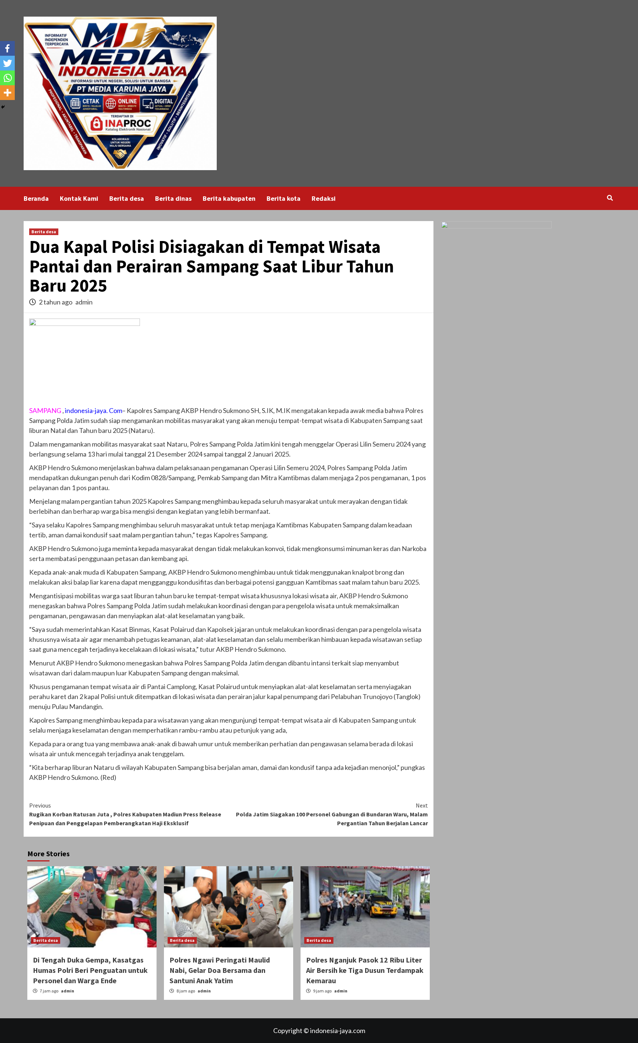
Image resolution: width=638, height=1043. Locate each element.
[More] (7, 92)
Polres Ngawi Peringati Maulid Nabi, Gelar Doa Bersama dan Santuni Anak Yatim (219, 970)
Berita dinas (173, 198)
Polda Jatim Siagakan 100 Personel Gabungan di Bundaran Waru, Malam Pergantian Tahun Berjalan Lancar (332, 814)
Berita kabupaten (229, 198)
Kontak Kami (79, 198)
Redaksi (324, 198)
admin (84, 302)
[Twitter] (7, 63)
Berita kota (284, 198)
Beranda (36, 198)
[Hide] (3, 107)
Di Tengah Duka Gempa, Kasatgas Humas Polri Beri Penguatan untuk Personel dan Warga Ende (90, 970)
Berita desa (126, 198)
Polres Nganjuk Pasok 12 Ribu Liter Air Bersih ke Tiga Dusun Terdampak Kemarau (364, 970)
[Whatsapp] (7, 77)
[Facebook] (7, 48)
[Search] (609, 198)
